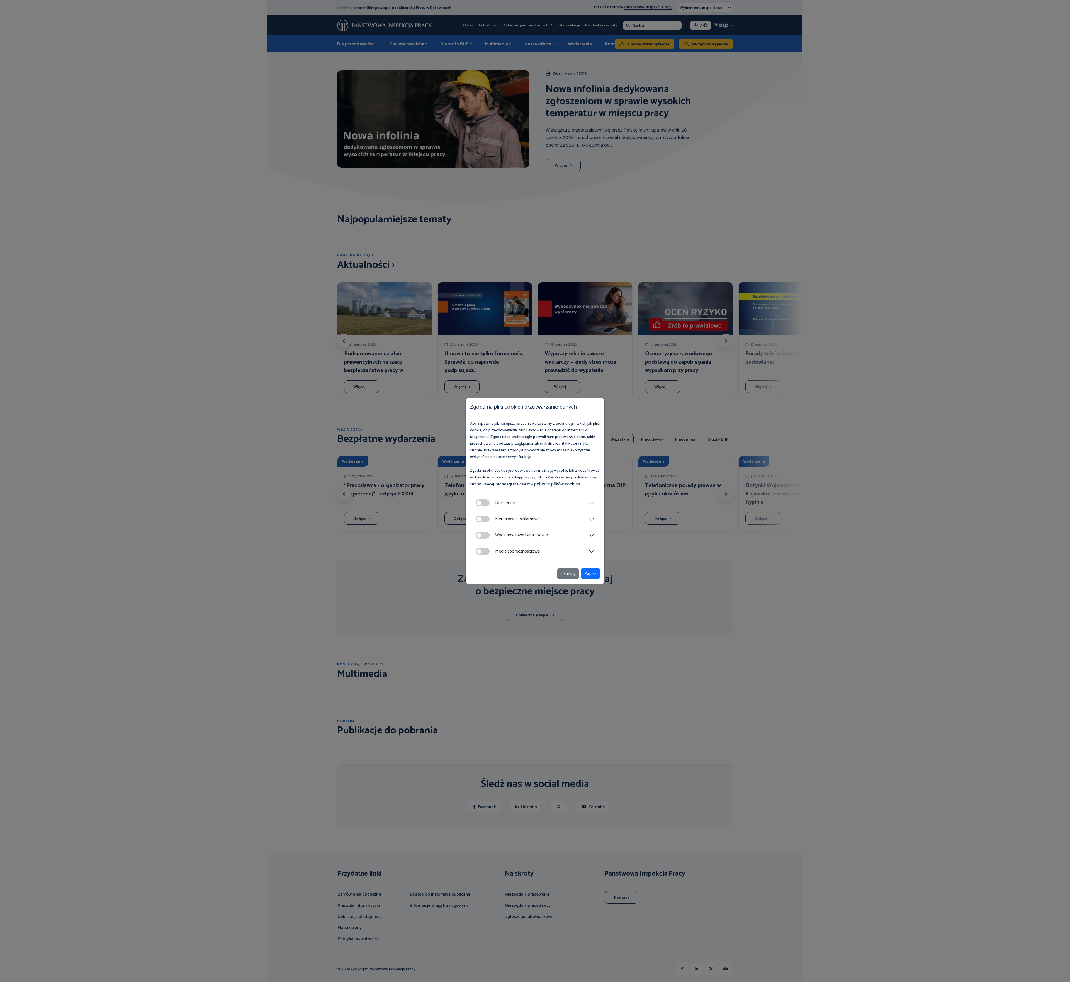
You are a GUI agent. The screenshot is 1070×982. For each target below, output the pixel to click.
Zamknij (568, 573)
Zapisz (590, 573)
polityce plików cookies (557, 484)
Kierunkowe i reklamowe (517, 519)
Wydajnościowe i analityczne (521, 535)
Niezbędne (505, 503)
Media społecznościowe (517, 551)
